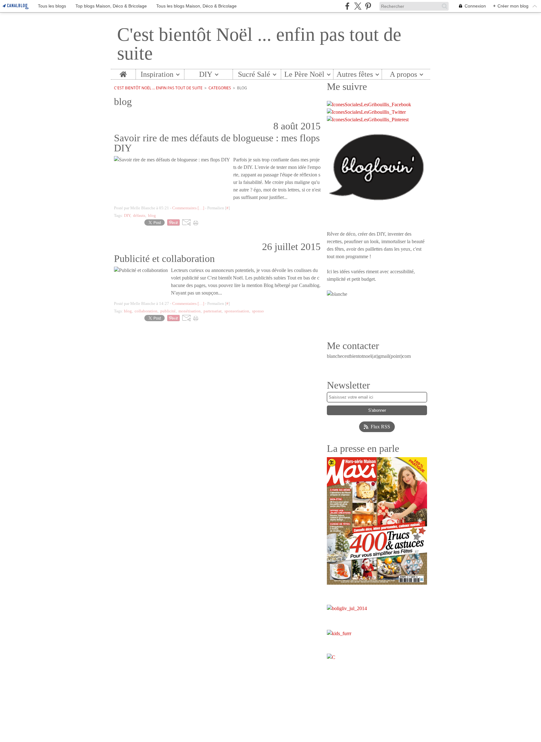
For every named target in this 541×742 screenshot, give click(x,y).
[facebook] (347, 6)
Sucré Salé (254, 74)
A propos (403, 74)
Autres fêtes (355, 74)
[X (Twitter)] (358, 6)
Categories (220, 88)
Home (123, 73)
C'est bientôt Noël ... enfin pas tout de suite (158, 88)
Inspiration (157, 74)
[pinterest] (368, 6)
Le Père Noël (304, 74)
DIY (205, 74)
